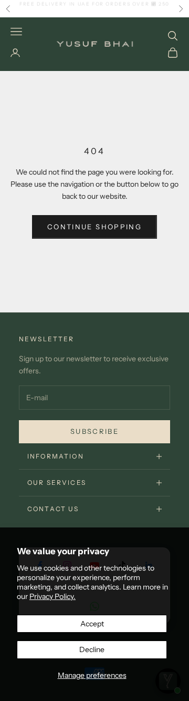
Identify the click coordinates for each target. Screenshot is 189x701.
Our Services (56, 482)
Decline (91, 649)
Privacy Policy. (52, 596)
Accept (92, 623)
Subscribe (94, 431)
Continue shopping (94, 226)
